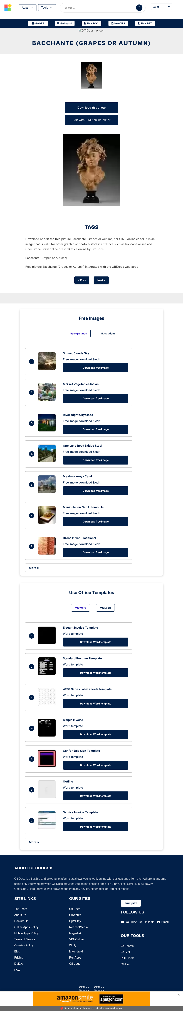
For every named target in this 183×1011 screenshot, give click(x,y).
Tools (44, 7)
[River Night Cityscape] (47, 430)
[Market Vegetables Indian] (47, 400)
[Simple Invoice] (47, 735)
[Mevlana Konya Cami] (47, 492)
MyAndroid (76, 951)
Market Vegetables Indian (81, 384)
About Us (20, 915)
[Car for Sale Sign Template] (47, 766)
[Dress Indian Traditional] (47, 553)
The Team (20, 908)
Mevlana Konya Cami (77, 476)
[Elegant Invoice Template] (47, 643)
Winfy (72, 945)
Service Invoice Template (80, 812)
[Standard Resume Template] (47, 674)
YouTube (131, 921)
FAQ (17, 969)
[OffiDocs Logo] (8, 8)
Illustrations (108, 333)
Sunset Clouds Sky (76, 353)
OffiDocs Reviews (84, 988)
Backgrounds (78, 333)
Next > (101, 280)
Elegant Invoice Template (80, 627)
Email (165, 921)
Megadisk (75, 933)
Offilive (125, 964)
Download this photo (91, 107)
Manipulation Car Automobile (83, 507)
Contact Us (21, 921)
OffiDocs (74, 908)
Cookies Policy (23, 945)
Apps (25, 7)
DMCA (18, 963)
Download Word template (95, 641)
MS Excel (105, 607)
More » (34, 568)
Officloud (74, 963)
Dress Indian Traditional (79, 538)
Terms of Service (24, 939)
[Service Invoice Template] (47, 828)
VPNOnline (76, 939)
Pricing (18, 957)
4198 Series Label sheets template (87, 689)
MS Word (80, 607)
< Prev (82, 280)
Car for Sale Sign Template (81, 750)
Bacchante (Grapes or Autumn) (91, 43)
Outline (68, 781)
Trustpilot (130, 903)
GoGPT (125, 952)
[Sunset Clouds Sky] (47, 369)
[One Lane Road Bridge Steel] (47, 461)
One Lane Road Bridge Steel (82, 445)
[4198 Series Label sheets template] (47, 705)
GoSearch (127, 945)
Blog (17, 951)
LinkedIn (149, 921)
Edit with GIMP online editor (91, 120)
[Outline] (47, 797)
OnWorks (75, 915)
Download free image (96, 367)
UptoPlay (75, 921)
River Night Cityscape (78, 415)
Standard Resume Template (82, 658)
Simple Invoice (73, 720)
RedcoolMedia (78, 927)
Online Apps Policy (26, 927)
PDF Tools (127, 958)
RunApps (75, 957)
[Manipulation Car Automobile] (47, 523)
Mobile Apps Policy (26, 933)
